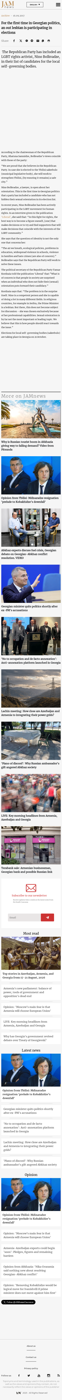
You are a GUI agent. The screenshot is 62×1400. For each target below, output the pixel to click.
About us (31, 1346)
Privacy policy (31, 1368)
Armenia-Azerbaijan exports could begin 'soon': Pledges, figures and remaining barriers (29, 1251)
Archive (6, 15)
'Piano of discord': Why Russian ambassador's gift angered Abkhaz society (30, 765)
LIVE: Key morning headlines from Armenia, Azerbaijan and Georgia (29, 817)
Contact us (31, 1357)
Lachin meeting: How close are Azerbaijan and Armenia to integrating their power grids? (30, 713)
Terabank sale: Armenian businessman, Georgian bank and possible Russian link (26, 869)
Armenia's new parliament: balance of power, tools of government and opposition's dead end (27, 992)
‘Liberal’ (6, 217)
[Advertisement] (31, 365)
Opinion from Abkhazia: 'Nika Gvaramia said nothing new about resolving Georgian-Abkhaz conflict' (28, 1270)
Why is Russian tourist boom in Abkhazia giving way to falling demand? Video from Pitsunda (27, 445)
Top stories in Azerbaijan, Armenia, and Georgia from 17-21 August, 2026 (28, 975)
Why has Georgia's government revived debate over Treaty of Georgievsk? (28, 1038)
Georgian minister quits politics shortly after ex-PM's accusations (29, 608)
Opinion (31, 1175)
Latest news (31, 1050)
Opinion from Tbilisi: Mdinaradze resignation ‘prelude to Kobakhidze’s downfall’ (30, 499)
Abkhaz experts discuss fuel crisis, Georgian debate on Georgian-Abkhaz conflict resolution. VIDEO (28, 554)
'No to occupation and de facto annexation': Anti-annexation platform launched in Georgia (31, 660)
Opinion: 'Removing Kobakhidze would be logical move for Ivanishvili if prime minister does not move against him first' (30, 1289)
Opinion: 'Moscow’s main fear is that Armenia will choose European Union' (27, 1008)
